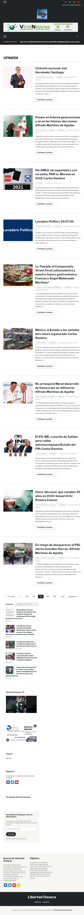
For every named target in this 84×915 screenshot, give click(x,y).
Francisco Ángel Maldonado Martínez (48, 287)
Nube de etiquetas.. (25, 604)
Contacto (46, 902)
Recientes (9, 604)
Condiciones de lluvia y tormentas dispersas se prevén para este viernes (26, 644)
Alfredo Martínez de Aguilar (45, 130)
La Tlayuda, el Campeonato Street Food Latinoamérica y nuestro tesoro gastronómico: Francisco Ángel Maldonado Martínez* (56, 274)
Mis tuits (9, 758)
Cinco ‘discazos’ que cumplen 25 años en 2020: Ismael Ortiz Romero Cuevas (57, 496)
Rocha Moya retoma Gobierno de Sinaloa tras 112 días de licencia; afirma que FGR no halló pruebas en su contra (21, 614)
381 (47, 597)
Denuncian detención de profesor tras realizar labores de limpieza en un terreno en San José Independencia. (21, 671)
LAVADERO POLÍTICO (43, 226)
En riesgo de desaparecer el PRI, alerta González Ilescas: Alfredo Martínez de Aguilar (57, 549)
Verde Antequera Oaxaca (63, 910)
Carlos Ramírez (41, 343)
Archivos (38, 902)
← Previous (10, 597)
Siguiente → (73, 597)
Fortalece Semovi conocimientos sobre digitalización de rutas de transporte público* (26, 657)
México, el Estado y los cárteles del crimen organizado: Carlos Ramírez (57, 334)
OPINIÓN (59, 77)
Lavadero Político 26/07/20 (54, 221)
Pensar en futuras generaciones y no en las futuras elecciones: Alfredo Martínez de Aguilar (57, 121)
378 (26, 597)
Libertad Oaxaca (42, 897)
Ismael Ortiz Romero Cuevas (46, 505)
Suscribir (11, 834)
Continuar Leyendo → (45, 100)
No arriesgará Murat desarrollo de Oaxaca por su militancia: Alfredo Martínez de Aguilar (57, 388)
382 (54, 597)
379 (33, 597)
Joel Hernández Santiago (44, 77)
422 (62, 597)
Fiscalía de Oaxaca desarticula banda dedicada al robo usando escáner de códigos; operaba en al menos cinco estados (21, 630)
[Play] (21, 704)
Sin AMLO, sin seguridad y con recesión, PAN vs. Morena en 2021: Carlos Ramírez (56, 174)
